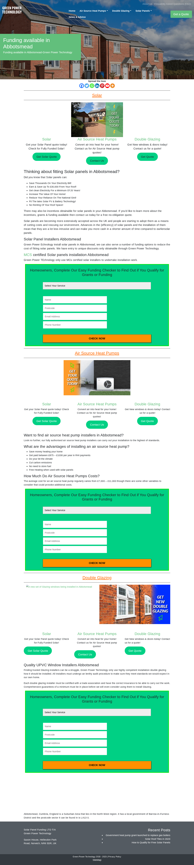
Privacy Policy (114, 857)
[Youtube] (107, 85)
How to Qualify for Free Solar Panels (151, 842)
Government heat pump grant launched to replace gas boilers (138, 835)
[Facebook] (81, 85)
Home (72, 10)
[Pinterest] (102, 85)
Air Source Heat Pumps (93, 10)
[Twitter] (86, 85)
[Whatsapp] (92, 85)
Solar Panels (143, 10)
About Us (147, 4)
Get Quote (147, 421)
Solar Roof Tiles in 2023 (157, 839)
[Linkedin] (97, 85)
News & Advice (77, 17)
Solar (46, 139)
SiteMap (97, 860)
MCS (28, 255)
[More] (112, 85)
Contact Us (97, 424)
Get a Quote (181, 14)
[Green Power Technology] (12, 10)
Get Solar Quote (46, 421)
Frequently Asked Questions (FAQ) (172, 4)
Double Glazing (120, 10)
